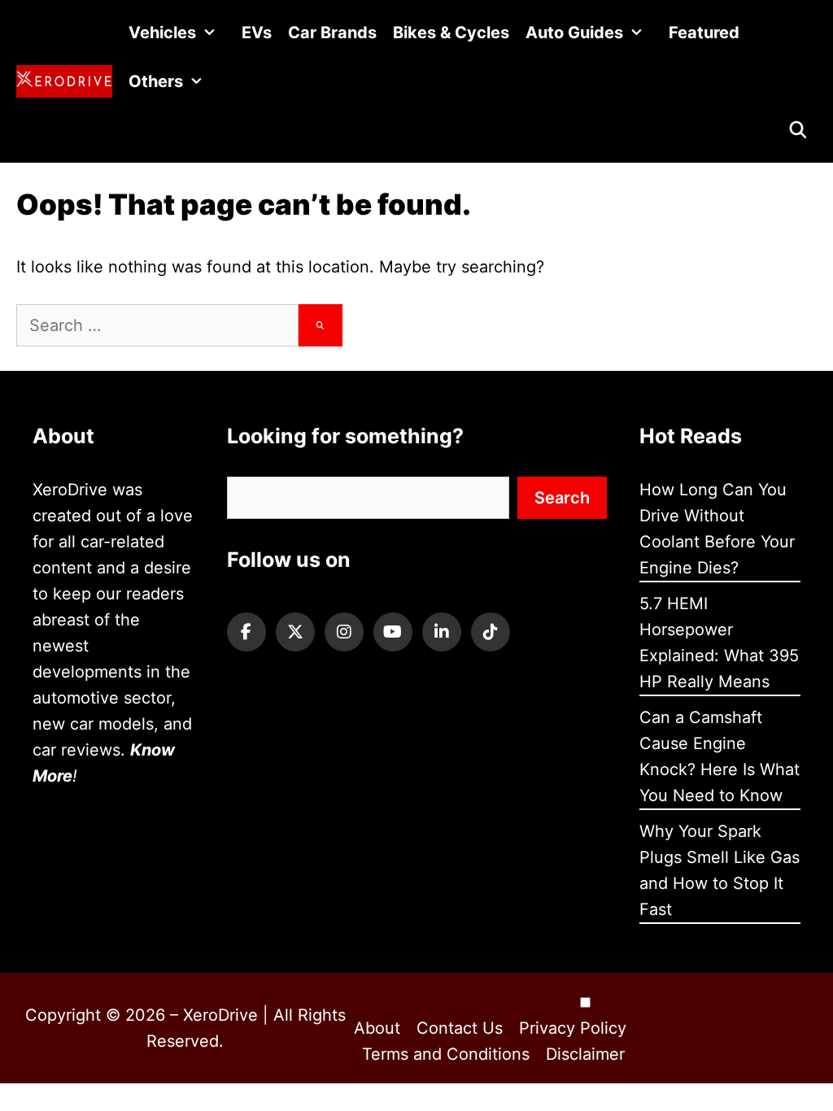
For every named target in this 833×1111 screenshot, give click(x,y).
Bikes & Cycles (451, 32)
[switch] (585, 1002)
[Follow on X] (295, 631)
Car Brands (332, 32)
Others (156, 81)
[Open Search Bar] (798, 130)
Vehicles (162, 32)
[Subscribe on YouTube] (392, 631)
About (377, 1028)
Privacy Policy (572, 1028)
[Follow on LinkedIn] (441, 631)
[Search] (320, 325)
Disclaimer (585, 1054)
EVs (257, 32)
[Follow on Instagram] (344, 631)
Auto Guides (574, 32)
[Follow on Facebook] (246, 631)
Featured (704, 32)
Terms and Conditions (446, 1054)
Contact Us (459, 1028)
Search (562, 498)
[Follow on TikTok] (490, 631)
